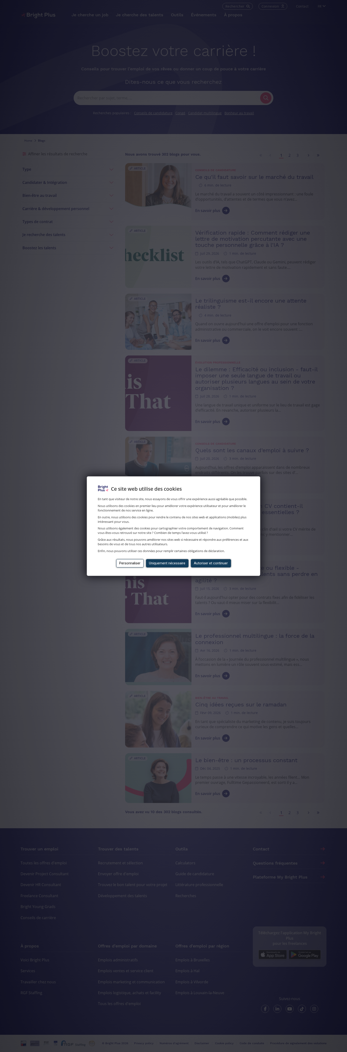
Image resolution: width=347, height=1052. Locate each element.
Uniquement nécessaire (167, 563)
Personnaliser (129, 563)
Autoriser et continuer (211, 563)
